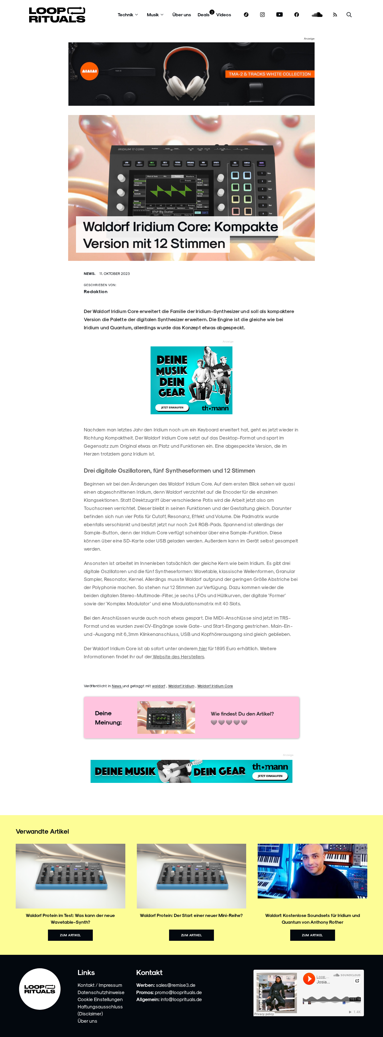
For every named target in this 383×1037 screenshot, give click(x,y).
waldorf (158, 686)
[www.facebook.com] (297, 14)
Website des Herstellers (178, 656)
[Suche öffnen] (349, 15)
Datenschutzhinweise (101, 992)
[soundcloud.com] (317, 14)
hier (202, 648)
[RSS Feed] (335, 14)
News (117, 686)
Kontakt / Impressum (100, 985)
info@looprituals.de (181, 999)
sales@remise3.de (175, 985)
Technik (125, 14)
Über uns (181, 14)
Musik (153, 14)
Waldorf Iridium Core (215, 686)
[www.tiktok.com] (246, 14)
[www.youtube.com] (280, 14)
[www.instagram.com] (262, 14)
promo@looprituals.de (178, 992)
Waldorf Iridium (181, 686)
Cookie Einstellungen (100, 999)
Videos (223, 14)
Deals (203, 14)
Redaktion (96, 291)
